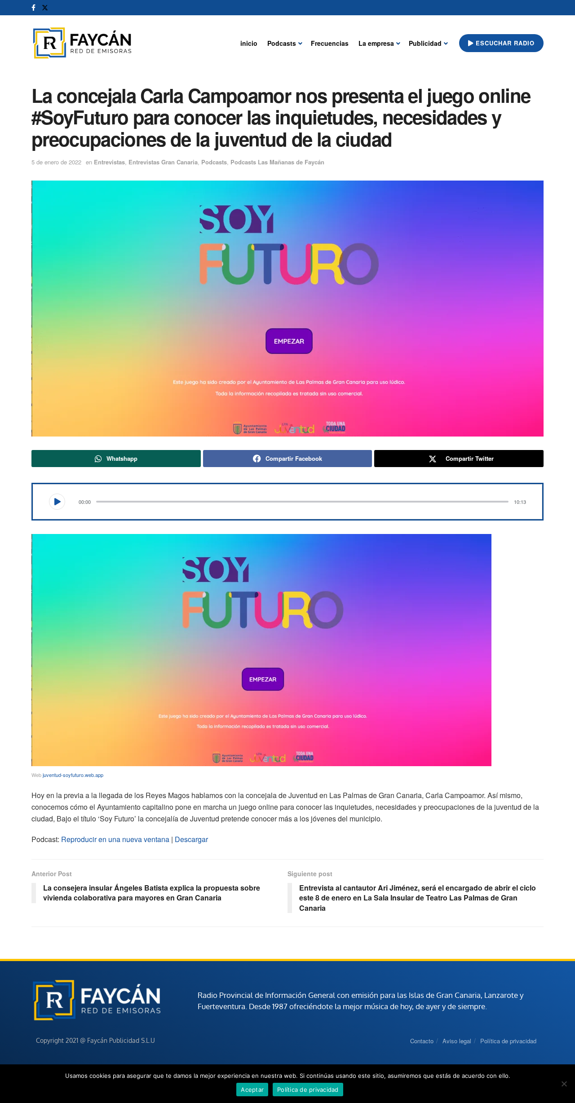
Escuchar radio (504, 43)
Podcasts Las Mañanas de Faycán (277, 162)
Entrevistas (109, 162)
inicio (248, 43)
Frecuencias (330, 43)
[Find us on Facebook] (33, 7)
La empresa (376, 43)
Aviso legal (456, 1041)
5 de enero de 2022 (56, 162)
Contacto (421, 1041)
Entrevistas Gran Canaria (163, 162)
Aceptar (252, 1089)
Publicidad (425, 43)
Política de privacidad (508, 1041)
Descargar (191, 839)
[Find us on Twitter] (45, 7)
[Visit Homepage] (82, 43)
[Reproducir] (57, 502)
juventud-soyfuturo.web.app (73, 774)
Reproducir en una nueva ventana (115, 839)
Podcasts (281, 43)
